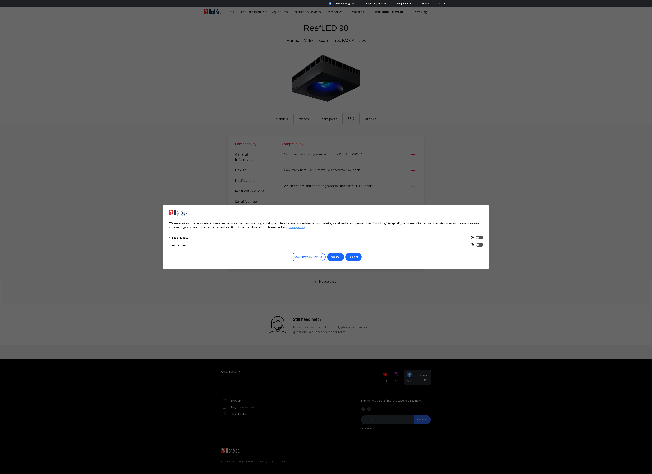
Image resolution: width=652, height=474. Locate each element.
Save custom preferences (308, 256)
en (441, 3)
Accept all (336, 256)
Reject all (353, 256)
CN (441, 6)
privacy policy (296, 227)
